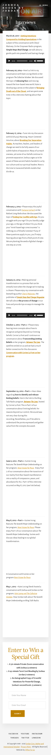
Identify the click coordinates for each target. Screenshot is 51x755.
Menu (45, 5)
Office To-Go (30, 750)
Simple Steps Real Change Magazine (30, 297)
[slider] (40, 61)
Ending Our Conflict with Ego (25, 217)
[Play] (9, 61)
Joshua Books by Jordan (14, 7)
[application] (25, 61)
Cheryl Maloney (28, 294)
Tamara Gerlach (28, 210)
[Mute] (35, 61)
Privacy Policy (26, 747)
